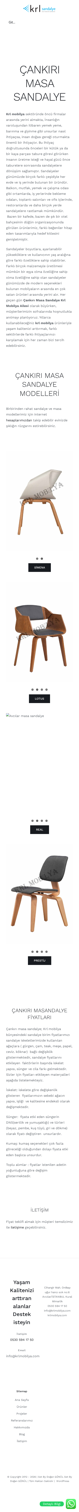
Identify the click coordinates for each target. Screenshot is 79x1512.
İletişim (22, 1441)
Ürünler (22, 1406)
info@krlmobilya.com (23, 1356)
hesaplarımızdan (19, 420)
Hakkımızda (22, 1427)
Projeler (21, 1413)
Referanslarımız (22, 1420)
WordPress (62, 1481)
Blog (22, 1434)
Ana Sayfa (22, 1399)
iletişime (17, 1227)
